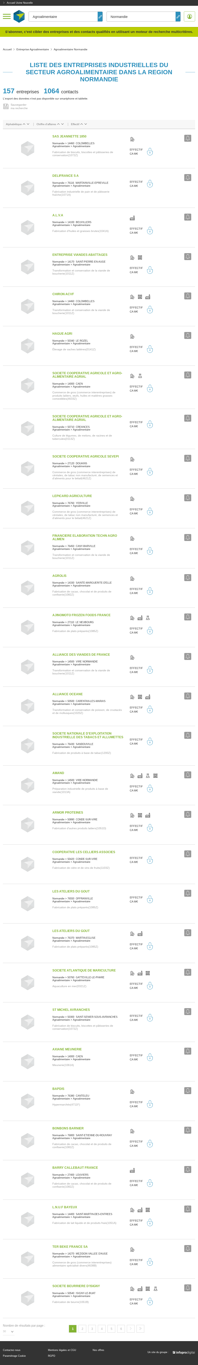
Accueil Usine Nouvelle (20, 2)
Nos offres (98, 1350)
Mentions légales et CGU (62, 1350)
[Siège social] (132, 139)
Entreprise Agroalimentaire (32, 49)
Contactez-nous (11, 1350)
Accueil (7, 49)
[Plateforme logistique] (140, 257)
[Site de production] (132, 218)
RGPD (51, 1356)
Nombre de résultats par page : (24, 1325)
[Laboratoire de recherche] (140, 376)
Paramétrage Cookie (14, 1356)
